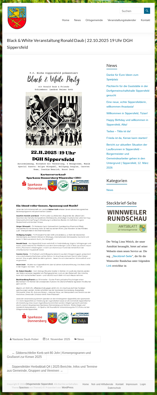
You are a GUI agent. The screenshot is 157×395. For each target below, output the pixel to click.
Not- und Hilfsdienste (102, 384)
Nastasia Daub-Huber (25, 339)
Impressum (131, 384)
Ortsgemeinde (94, 20)
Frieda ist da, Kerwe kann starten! (126, 137)
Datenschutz (114, 388)
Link (108, 265)
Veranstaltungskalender (122, 20)
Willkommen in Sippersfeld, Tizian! (127, 113)
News (77, 20)
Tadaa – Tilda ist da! (118, 131)
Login (143, 384)
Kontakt (145, 20)
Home (65, 20)
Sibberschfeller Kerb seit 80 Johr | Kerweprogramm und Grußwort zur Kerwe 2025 (49, 354)
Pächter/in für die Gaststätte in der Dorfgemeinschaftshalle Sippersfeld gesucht (127, 91)
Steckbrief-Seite (122, 256)
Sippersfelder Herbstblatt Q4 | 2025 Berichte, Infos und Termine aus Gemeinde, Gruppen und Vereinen (52, 368)
